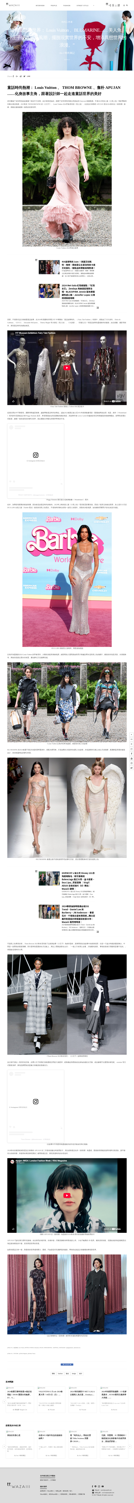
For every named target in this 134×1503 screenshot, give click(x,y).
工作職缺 (53, 1480)
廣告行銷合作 (44, 1480)
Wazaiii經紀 (43, 1494)
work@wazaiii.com (106, 1490)
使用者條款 (63, 1494)
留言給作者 (67, 1364)
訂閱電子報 (81, 1494)
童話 (67, 1373)
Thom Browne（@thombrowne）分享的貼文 (35, 1139)
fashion (60, 1373)
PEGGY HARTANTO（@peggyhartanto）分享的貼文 (35, 495)
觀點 (53, 1373)
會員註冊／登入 (67, 1491)
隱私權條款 (72, 1494)
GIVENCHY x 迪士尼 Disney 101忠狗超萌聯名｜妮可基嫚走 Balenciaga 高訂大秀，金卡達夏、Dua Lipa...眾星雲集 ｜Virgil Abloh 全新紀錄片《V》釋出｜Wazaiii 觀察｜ (78, 880)
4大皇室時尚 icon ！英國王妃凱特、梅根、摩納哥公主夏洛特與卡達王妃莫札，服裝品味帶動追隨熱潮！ (78, 264)
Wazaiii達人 (50, 1491)
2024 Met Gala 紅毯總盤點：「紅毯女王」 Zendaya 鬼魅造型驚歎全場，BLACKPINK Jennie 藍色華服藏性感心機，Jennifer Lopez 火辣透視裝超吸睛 (78, 292)
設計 (80, 1373)
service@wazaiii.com (108, 1492)
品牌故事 (43, 1491)
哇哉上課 (58, 1491)
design (74, 1373)
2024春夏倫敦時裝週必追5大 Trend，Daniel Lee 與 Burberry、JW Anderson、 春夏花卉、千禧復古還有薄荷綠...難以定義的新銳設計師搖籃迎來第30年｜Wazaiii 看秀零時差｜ (78, 914)
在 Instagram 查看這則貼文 (36, 461)
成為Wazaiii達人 (53, 1494)
